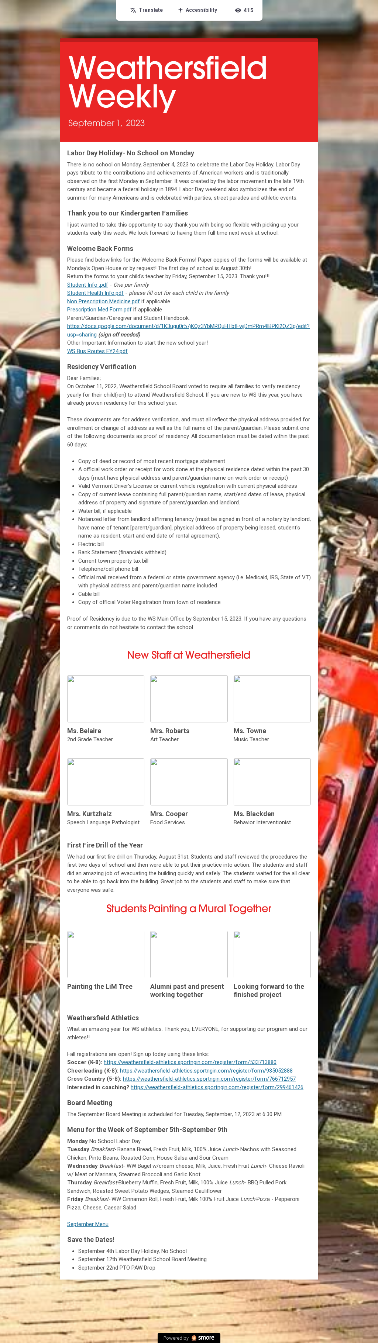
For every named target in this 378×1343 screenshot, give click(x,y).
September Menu (88, 1224)
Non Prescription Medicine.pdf (103, 301)
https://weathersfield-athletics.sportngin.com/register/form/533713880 (190, 1062)
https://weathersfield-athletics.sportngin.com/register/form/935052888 (206, 1070)
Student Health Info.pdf (95, 293)
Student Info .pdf (87, 285)
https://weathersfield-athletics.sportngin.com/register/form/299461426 (217, 1087)
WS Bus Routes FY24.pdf (97, 351)
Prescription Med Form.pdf (99, 309)
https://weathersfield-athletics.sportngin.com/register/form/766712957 (209, 1079)
